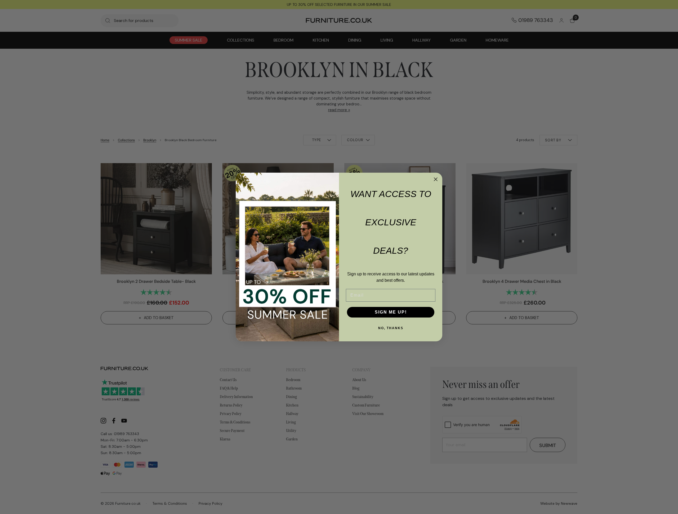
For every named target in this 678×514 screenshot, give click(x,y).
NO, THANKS (390, 328)
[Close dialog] (436, 179)
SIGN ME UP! (391, 312)
